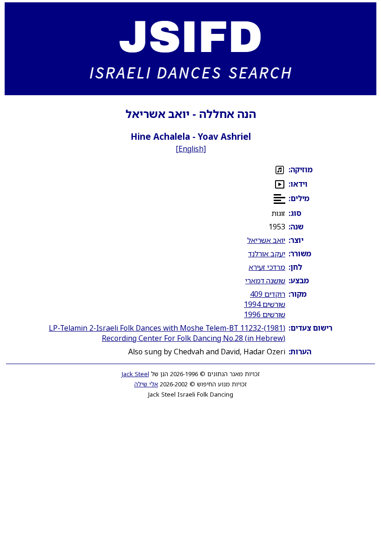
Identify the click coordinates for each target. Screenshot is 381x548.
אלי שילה (146, 384)
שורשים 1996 (264, 314)
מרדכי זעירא (267, 267)
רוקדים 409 (267, 294)
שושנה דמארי (265, 280)
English (191, 149)
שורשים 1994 (264, 304)
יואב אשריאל (266, 240)
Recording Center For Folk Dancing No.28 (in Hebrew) (193, 338)
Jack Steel (135, 374)
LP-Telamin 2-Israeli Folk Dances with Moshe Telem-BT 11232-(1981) (167, 328)
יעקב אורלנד (266, 253)
